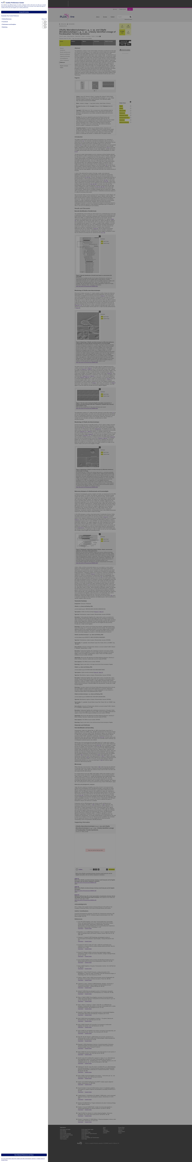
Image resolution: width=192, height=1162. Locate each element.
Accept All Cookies (24, 12)
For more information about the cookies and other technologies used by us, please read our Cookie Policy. (23, 1159)
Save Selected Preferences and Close (24, 1154)
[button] (6, 19)
